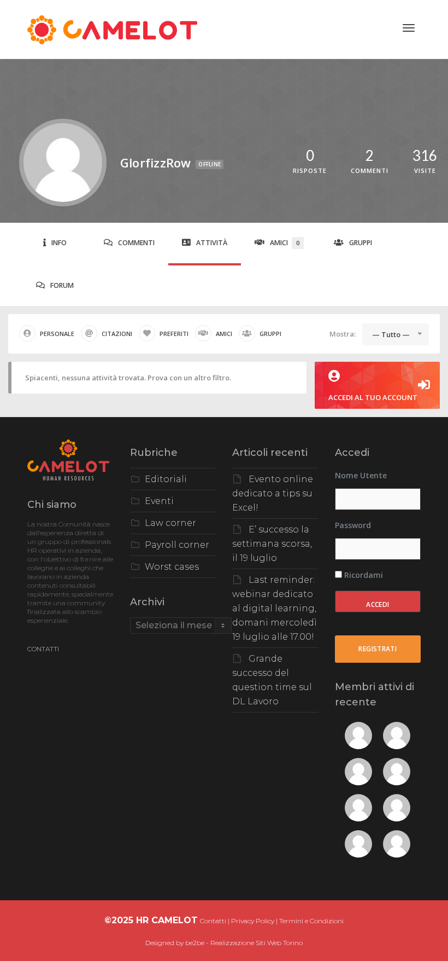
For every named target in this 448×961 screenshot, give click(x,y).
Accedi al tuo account (372, 397)
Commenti (136, 242)
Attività (211, 242)
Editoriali (166, 479)
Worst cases (172, 566)
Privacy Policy (252, 921)
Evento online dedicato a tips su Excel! (272, 493)
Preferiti (174, 333)
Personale (57, 333)
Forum (62, 285)
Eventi (159, 501)
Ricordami (362, 575)
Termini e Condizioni (311, 921)
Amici (284, 242)
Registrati (377, 648)
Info (59, 242)
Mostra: (342, 333)
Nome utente (361, 475)
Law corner (170, 523)
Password (353, 525)
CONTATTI (43, 649)
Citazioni (117, 333)
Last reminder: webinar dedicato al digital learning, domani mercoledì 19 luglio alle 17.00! (274, 608)
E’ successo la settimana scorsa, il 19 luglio (272, 543)
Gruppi (360, 242)
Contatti (213, 921)
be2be (194, 943)
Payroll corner (177, 545)
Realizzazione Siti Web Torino (256, 943)
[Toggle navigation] (409, 28)
